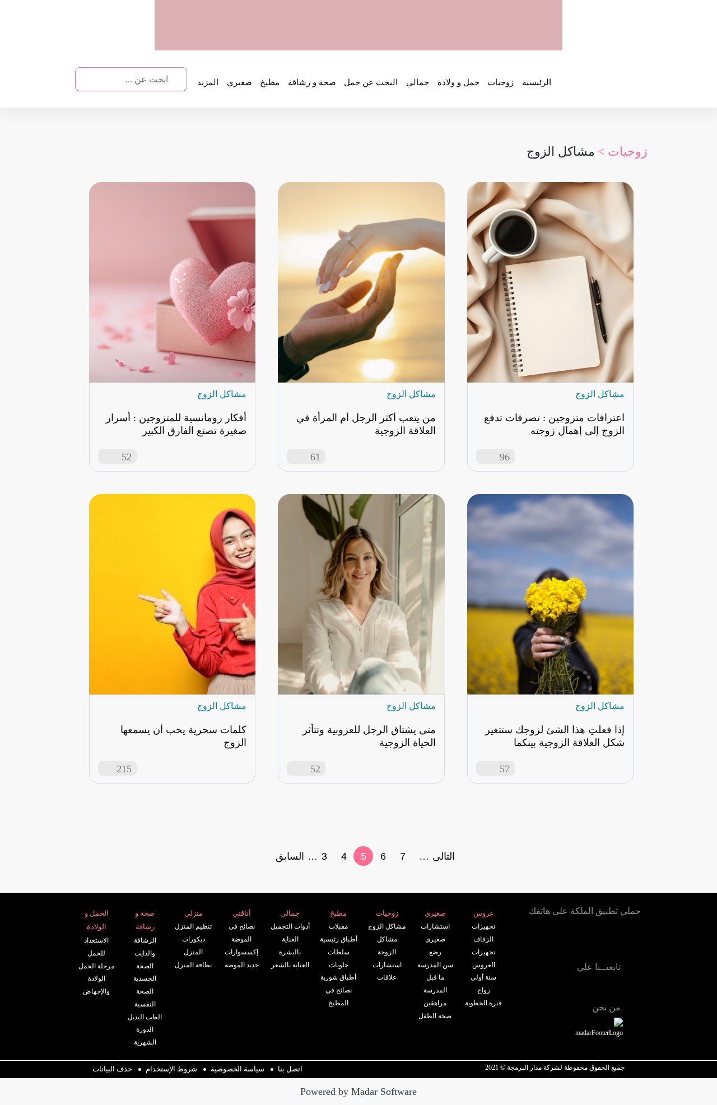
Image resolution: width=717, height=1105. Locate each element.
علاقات (387, 977)
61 (315, 457)
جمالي (417, 82)
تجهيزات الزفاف (483, 932)
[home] (611, 1028)
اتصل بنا (290, 1069)
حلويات (338, 965)
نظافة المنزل (193, 965)
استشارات (387, 965)
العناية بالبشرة (290, 945)
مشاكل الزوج (387, 926)
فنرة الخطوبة (483, 1003)
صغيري (239, 82)
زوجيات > (623, 151)
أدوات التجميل (290, 926)
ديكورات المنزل (193, 945)
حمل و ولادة (458, 82)
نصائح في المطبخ (338, 996)
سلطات (339, 952)
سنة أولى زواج (483, 983)
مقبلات (338, 926)
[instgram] (634, 985)
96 (505, 457)
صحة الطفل (434, 1016)
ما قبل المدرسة (435, 983)
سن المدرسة (435, 965)
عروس (483, 913)
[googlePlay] (439, 38)
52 (127, 457)
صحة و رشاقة (312, 82)
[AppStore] (615, 941)
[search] (177, 79)
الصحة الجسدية (144, 972)
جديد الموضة (242, 965)
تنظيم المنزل (193, 926)
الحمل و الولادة (97, 920)
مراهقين (434, 1003)
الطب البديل (145, 1017)
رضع (435, 952)
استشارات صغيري (435, 932)
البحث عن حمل (371, 82)
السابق (290, 856)
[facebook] (609, 985)
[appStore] (483, 38)
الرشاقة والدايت (145, 946)
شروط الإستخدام (171, 1069)
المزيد (207, 82)
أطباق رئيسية (338, 939)
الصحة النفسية (145, 997)
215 (124, 769)
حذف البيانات (112, 1069)
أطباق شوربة (338, 977)
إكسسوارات (241, 952)
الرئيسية (536, 82)
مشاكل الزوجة (387, 945)
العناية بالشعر (290, 965)
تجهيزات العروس (483, 958)
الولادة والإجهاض (96, 985)
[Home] (555, 984)
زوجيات (500, 82)
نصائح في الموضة (242, 932)
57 (505, 769)
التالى (443, 856)
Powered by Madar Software (358, 1091)
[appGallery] (396, 38)
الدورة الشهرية (145, 1035)
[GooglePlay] (554, 941)
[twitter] (585, 985)
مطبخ (270, 82)
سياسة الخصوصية (237, 1069)
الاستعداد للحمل (96, 946)
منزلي (193, 913)
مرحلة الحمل (96, 966)
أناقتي (241, 913)
